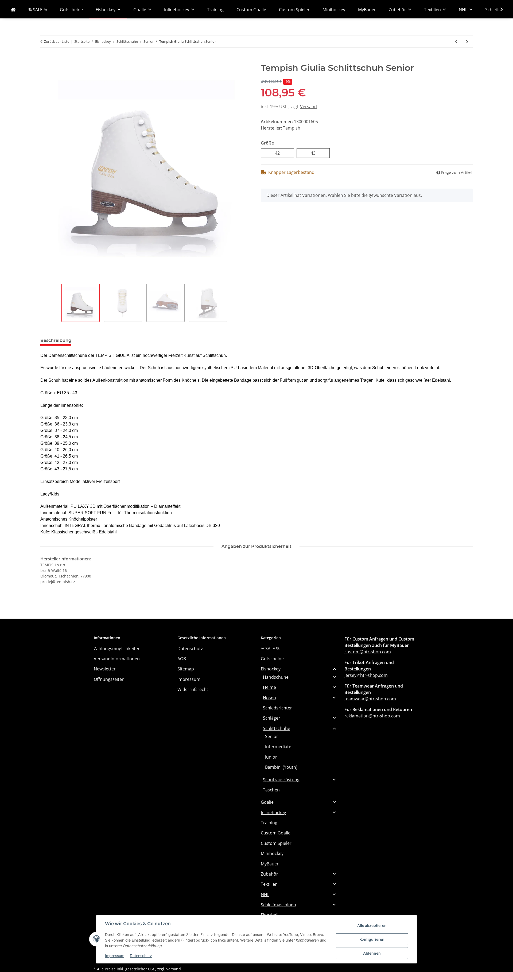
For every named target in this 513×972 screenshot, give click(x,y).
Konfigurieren (371, 939)
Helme (269, 687)
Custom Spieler (276, 843)
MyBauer (270, 864)
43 (315, 153)
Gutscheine (272, 659)
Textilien (269, 884)
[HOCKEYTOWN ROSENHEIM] (13, 9)
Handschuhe (276, 677)
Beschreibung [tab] (55, 340)
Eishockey (271, 669)
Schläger (271, 718)
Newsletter (105, 669)
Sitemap (185, 669)
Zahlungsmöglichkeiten (117, 648)
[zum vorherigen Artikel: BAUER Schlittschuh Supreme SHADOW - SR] (456, 41)
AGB (181, 659)
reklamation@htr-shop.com (372, 716)
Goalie (267, 802)
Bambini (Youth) (281, 767)
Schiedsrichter (277, 708)
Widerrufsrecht (192, 689)
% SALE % (270, 648)
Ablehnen (372, 953)
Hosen (269, 698)
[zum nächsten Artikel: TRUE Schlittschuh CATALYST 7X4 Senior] (467, 41)
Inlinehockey (273, 812)
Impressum (114, 955)
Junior (271, 757)
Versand (308, 107)
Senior (271, 736)
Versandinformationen (117, 659)
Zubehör (269, 874)
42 (279, 153)
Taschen (271, 790)
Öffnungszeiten (109, 679)
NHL (265, 894)
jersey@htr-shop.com (366, 675)
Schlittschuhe (276, 728)
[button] (498, 9)
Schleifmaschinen (278, 905)
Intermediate (278, 747)
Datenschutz (141, 955)
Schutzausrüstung (281, 780)
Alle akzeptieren (372, 925)
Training (269, 823)
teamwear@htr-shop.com (370, 699)
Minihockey (272, 853)
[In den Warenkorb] (44, 60)
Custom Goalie (275, 833)
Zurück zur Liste (56, 41)
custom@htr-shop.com (367, 652)
